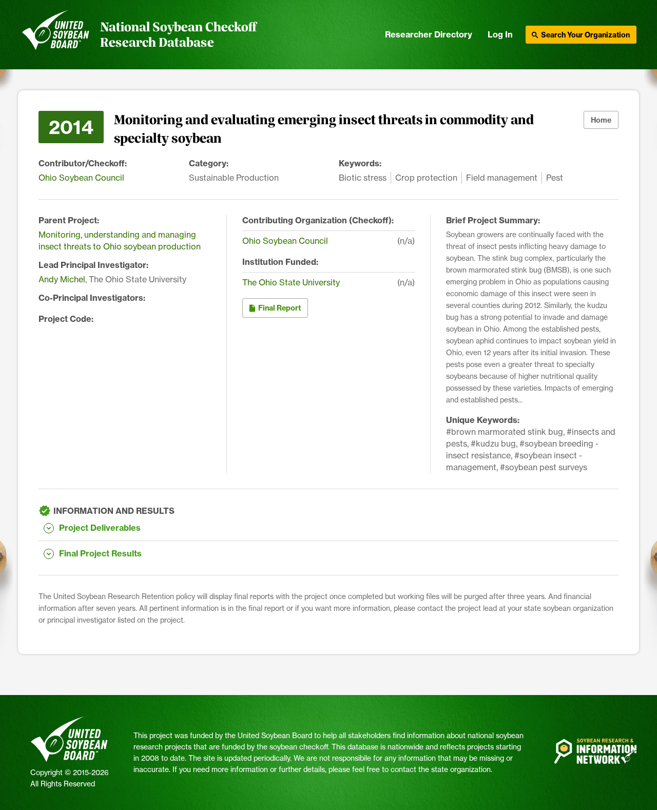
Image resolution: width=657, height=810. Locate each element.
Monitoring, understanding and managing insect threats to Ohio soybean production (119, 240)
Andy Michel (61, 279)
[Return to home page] (56, 35)
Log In (500, 34)
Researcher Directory (428, 34)
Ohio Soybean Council (81, 177)
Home (601, 120)
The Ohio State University (291, 282)
